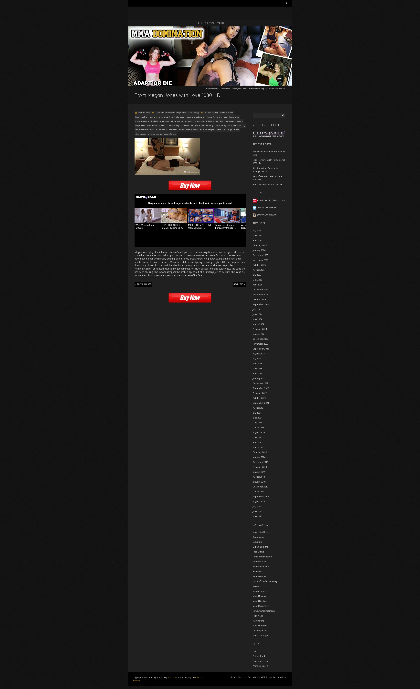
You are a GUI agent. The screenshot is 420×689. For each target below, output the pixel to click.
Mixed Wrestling (261, 605)
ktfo (221, 121)
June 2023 (257, 363)
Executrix (215, 89)
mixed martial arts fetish (156, 125)
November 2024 (260, 294)
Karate (256, 586)
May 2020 (257, 437)
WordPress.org (260, 665)
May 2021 (257, 422)
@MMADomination (267, 207)
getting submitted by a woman (206, 121)
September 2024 (261, 304)
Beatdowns (258, 536)
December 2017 (260, 486)
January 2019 (259, 471)
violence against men (231, 130)
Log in (255, 651)
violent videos (140, 134)
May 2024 (257, 319)
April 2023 (257, 373)
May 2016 (257, 516)
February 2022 (260, 393)
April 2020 (257, 442)
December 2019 (260, 462)
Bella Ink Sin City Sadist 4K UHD (268, 184)
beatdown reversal (226, 113)
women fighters (170, 134)
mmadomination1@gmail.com (271, 200)
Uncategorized (260, 630)
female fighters (141, 121)
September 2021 (261, 402)
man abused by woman (234, 121)
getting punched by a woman (182, 121)
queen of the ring (238, 125)
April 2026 (257, 240)
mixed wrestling (173, 125)
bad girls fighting (211, 113)
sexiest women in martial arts (190, 130)
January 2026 (259, 250)
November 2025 (260, 260)
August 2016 (259, 501)
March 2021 (258, 427)
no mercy (209, 125)
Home (199, 23)
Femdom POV (259, 561)
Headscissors (225, 89)
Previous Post (144, 284)
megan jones (140, 125)
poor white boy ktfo (222, 125)
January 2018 (259, 481)
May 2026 (257, 235)
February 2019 (260, 466)
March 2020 (258, 447)
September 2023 (261, 348)
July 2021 (257, 412)
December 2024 (260, 289)
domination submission (196, 117)
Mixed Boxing (259, 596)
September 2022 (261, 388)
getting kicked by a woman (158, 121)
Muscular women (197, 125)
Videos (220, 23)
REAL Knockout (260, 625)
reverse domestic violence (144, 130)
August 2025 (259, 269)
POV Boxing (258, 620)
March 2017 (258, 491)
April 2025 (257, 284)
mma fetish (185, 125)
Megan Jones (236, 89)
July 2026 (257, 230)
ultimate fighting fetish (212, 130)
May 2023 (257, 368)
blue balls (153, 117)
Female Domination (214, 117)
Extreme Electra (260, 546)
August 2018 (259, 476)
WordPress (172, 677)
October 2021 (259, 397)
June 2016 (257, 511)
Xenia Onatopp (249, 89)
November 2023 (260, 343)
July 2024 (257, 309)
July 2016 (257, 506)
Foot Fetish (258, 571)
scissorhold (173, 130)
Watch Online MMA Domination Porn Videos (267, 677)
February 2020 (260, 452)
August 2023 (259, 353)
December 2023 (260, 338)
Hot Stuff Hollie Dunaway (265, 581)
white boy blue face (154, 134)
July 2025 (257, 274)
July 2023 (257, 358)
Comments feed (261, 660)
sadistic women (162, 130)
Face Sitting (258, 551)
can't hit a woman (178, 117)
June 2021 (257, 417)
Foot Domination (261, 566)
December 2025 (260, 255)
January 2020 (259, 457)
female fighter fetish (231, 117)
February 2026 (260, 245)
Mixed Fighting (260, 600)
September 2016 (261, 496)
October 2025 (259, 264)
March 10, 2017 (144, 113)
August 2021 (259, 407)
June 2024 (257, 314)
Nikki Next (257, 615)
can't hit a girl (164, 117)
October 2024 (259, 299)
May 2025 (257, 279)
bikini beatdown (141, 117)
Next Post (238, 284)
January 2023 (259, 378)
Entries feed (259, 656)
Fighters (209, 23)
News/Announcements (264, 610)
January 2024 (259, 333)
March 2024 (258, 324)
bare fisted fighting (262, 532)
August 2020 (259, 432)
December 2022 (260, 383)
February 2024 (260, 329)
